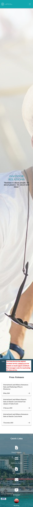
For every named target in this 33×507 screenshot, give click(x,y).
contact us (21, 363)
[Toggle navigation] (30, 4)
